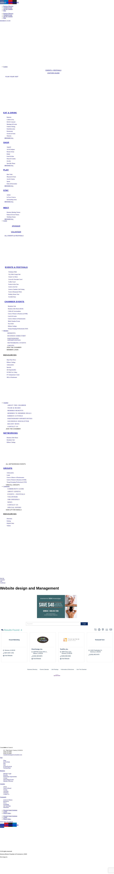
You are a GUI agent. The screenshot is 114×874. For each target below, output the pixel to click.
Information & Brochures (67, 669)
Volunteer (16, 232)
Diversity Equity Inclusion (10, 810)
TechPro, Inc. (64, 649)
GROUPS (7, 468)
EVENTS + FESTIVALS (53, 70)
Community (3, 797)
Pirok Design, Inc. (37, 649)
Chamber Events (7, 7)
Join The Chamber (82, 669)
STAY (6, 190)
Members (2, 770)
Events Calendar (44, 669)
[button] (58, 66)
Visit (1, 757)
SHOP (6, 142)
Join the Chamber (8, 9)
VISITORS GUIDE (53, 73)
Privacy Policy (7, 813)
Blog (4, 10)
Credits (5, 811)
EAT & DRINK (10, 113)
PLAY (6, 170)
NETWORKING (10, 433)
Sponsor (16, 226)
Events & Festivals (16, 267)
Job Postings (55, 669)
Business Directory (8, 6)
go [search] (85, 623)
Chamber (2, 784)
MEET (6, 208)
